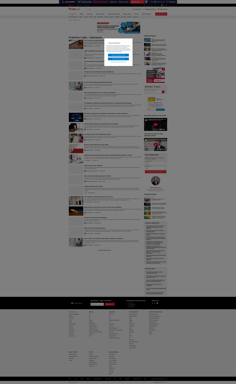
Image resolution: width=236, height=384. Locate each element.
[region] (118, 52)
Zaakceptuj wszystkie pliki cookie (118, 55)
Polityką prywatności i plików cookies (115, 51)
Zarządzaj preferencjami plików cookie (118, 61)
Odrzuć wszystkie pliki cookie (118, 58)
